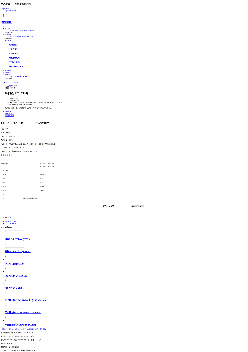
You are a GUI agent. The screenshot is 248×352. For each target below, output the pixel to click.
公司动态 (12, 36)
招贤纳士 (8, 70)
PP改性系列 (13, 49)
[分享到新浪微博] (6, 217)
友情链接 (16, 329)
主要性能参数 (9, 116)
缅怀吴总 (31, 36)
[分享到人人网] (10, 217)
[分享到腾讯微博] (8, 217)
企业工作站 (42, 329)
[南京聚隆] (6, 22)
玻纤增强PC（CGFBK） (13, 221)
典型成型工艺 (9, 114)
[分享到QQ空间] (4, 217)
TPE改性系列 (14, 62)
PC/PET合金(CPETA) (12, 223)
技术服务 (18, 77)
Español (7, 11)
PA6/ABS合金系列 (16, 66)
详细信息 (8, 112)
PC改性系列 (13, 53)
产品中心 (8, 41)
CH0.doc (34, 151)
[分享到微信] (13, 217)
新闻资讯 (8, 34)
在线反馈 (25, 77)
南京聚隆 (13, 11)
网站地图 (35, 329)
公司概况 (12, 30)
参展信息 (25, 36)
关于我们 (8, 28)
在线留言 (31, 30)
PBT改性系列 (14, 58)
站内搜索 (29, 329)
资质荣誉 (18, 30)
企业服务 (8, 74)
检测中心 (12, 77)
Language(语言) (6, 9)
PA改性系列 (13, 45)
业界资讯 (18, 36)
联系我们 (25, 30)
